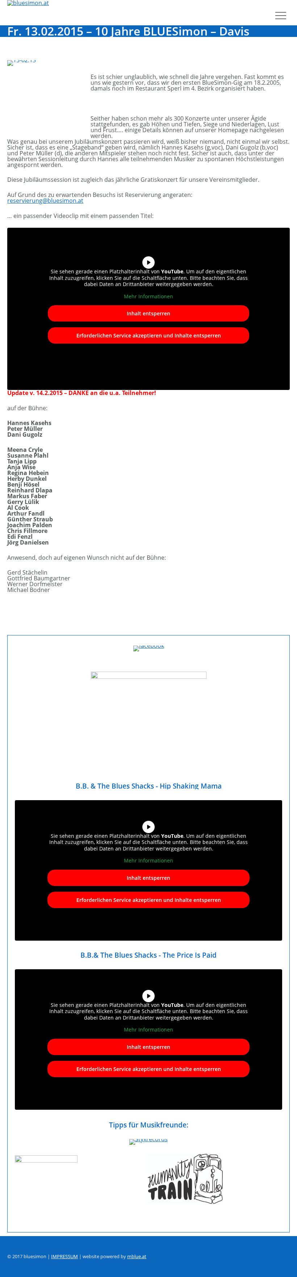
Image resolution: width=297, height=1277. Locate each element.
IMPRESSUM (64, 1256)
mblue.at (136, 1256)
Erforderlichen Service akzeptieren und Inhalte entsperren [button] (148, 335)
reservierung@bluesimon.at (45, 201)
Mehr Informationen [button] (148, 296)
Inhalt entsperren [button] (148, 313)
